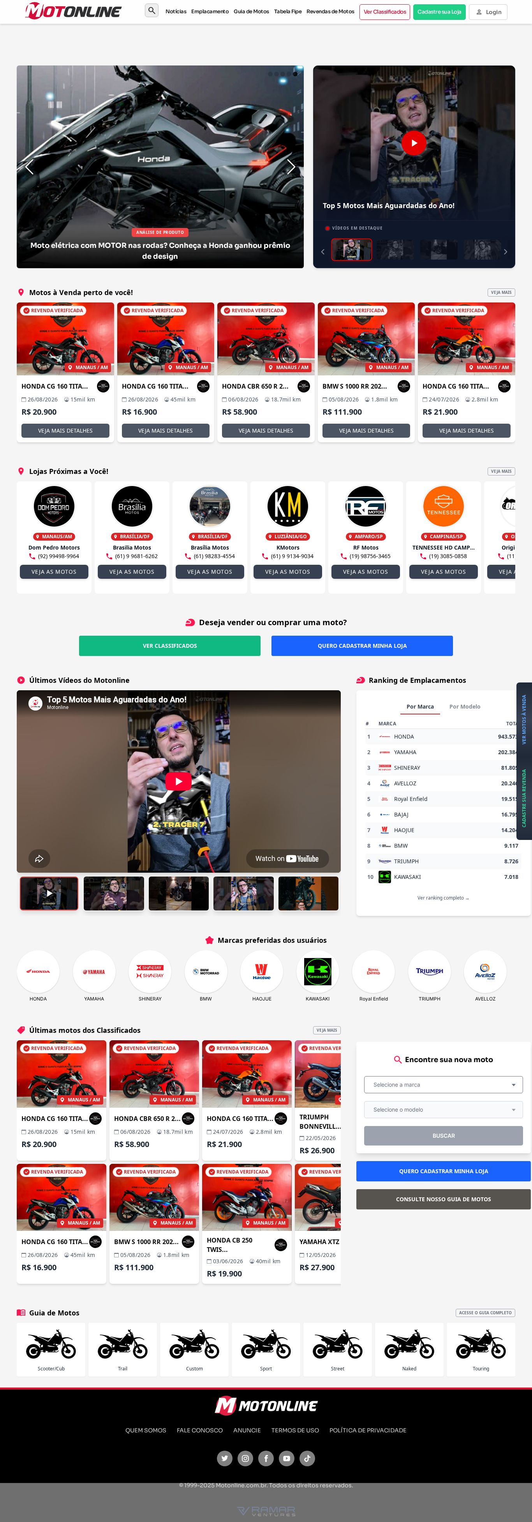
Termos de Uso (295, 1430)
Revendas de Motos (330, 11)
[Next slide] (291, 166)
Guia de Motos (251, 11)
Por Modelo (465, 706)
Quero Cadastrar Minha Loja (362, 645)
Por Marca (420, 706)
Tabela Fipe (288, 11)
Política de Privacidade (368, 1430)
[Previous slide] (29, 166)
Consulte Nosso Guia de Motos (443, 1199)
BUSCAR (444, 1135)
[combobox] (443, 1084)
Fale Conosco (200, 1430)
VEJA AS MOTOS (54, 571)
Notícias (176, 11)
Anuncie (247, 1430)
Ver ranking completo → (443, 897)
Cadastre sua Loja (439, 12)
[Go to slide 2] (276, 74)
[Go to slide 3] (282, 74)
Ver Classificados (385, 12)
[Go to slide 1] (270, 74)
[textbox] (399, 1085)
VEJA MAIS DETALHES (65, 430)
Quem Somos (145, 1430)
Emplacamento (210, 11)
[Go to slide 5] (295, 74)
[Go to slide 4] (289, 74)
